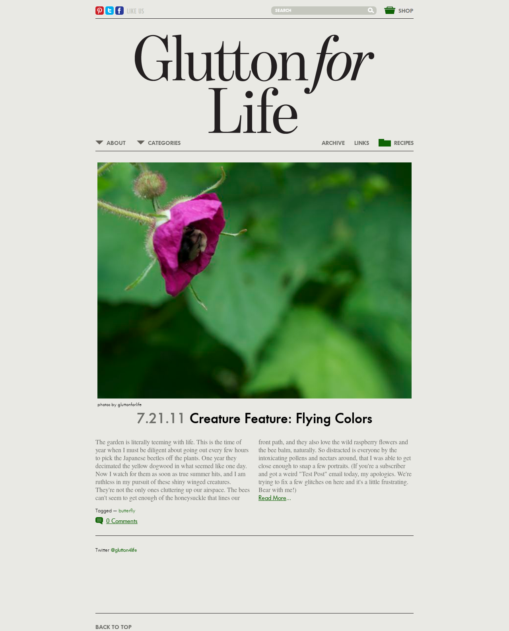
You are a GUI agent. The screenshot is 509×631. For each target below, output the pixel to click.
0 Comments (122, 521)
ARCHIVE (333, 143)
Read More (272, 498)
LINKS (361, 143)
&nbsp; (394, 9)
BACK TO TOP (113, 627)
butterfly (127, 511)
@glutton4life (124, 550)
